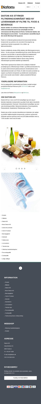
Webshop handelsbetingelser (9, 249)
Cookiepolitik (5, 255)
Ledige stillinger (6, 258)
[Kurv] (38, 7)
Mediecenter (5, 240)
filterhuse (26, 92)
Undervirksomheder (7, 227)
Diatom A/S (21, 3)
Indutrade (4, 237)
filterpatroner (17, 92)
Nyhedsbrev (8, 301)
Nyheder (7, 299)
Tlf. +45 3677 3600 (9, 351)
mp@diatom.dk (5, 88)
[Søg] (34, 7)
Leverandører (5, 243)
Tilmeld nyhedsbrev (20, 378)
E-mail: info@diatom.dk (10, 354)
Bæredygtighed (6, 233)
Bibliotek (30, 3)
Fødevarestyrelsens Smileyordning (14, 315)
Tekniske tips (5, 246)
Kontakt (37, 3)
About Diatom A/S (6, 224)
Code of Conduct (6, 230)
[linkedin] (20, 268)
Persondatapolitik (6, 252)
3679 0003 (25, 86)
